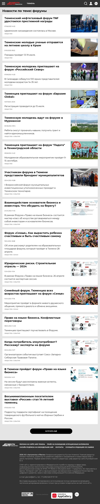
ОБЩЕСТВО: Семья (11, 255)
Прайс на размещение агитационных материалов (68, 444)
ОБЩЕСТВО (8, 33)
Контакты (59, 447)
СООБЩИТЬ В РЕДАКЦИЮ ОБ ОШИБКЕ (79, 447)
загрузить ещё (51, 431)
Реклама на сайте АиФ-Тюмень (32, 444)
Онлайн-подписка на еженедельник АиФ (36, 447)
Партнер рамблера (42, 494)
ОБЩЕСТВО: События (12, 136)
